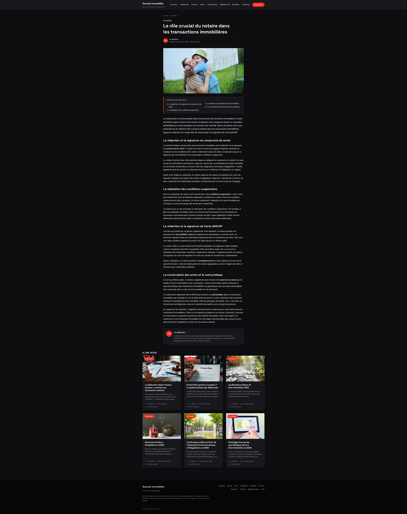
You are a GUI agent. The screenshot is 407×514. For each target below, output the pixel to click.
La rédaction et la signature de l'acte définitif (223, 103)
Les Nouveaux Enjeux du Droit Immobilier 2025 (239, 386)
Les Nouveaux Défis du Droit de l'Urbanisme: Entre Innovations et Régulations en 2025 (201, 445)
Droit (202, 4)
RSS (263, 489)
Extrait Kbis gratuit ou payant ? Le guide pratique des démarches (202, 386)
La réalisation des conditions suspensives (184, 110)
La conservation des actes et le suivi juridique (223, 107)
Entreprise (213, 4)
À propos (246, 4)
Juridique (184, 4)
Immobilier (225, 4)
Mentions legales (253, 489)
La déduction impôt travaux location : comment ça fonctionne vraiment (158, 388)
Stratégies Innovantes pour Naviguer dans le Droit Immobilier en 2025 (240, 445)
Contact (258, 5)
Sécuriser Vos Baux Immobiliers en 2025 (154, 443)
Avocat (194, 4)
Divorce (235, 4)
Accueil (174, 4)
